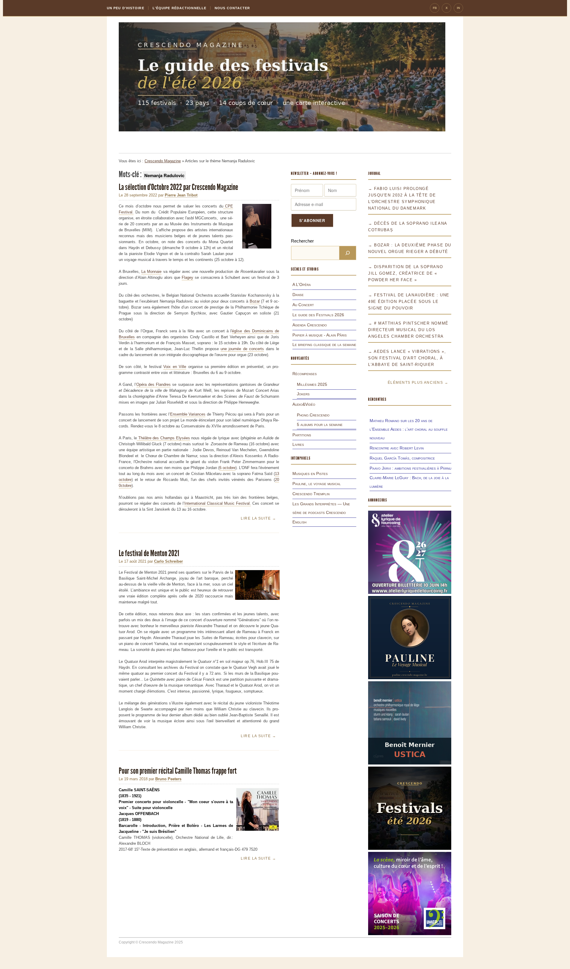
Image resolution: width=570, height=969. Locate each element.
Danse (298, 294)
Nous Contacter (232, 8)
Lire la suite (258, 518)
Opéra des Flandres (153, 384)
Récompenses (304, 373)
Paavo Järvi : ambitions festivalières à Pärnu (410, 468)
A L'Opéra (301, 284)
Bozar (255, 301)
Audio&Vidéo (303, 404)
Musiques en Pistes (310, 473)
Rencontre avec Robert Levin (397, 448)
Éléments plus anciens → (418, 382)
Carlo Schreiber (168, 561)
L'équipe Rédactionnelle (179, 8)
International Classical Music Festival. (217, 503)
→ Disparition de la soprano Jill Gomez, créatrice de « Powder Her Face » (405, 273)
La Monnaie (151, 271)
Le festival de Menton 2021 (149, 553)
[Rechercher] (347, 253)
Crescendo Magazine (163, 161)
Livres (298, 444)
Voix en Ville (174, 366)
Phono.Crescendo (313, 415)
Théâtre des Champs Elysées (163, 438)
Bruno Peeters (168, 779)
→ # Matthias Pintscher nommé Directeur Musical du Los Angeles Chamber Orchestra (408, 330)
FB (435, 8)
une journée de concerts (242, 349)
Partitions (301, 434)
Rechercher (302, 240)
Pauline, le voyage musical (316, 483)
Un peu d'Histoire (125, 8)
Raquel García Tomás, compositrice (402, 458)
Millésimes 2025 (312, 384)
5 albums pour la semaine (320, 424)
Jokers (303, 393)
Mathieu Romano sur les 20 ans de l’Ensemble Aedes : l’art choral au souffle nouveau (409, 429)
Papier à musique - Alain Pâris (319, 335)
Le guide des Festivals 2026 (318, 314)
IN (458, 8)
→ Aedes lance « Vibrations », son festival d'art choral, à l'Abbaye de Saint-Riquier (407, 358)
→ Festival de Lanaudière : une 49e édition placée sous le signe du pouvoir (408, 301)
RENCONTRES (377, 399)
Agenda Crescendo (309, 325)
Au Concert (303, 304)
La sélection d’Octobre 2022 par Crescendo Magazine (179, 187)
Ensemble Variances (187, 414)
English (299, 522)
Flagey (187, 277)
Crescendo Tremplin (311, 493)
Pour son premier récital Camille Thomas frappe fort (178, 771)
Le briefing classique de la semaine (324, 344)
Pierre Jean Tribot (181, 195)
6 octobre (227, 467)
